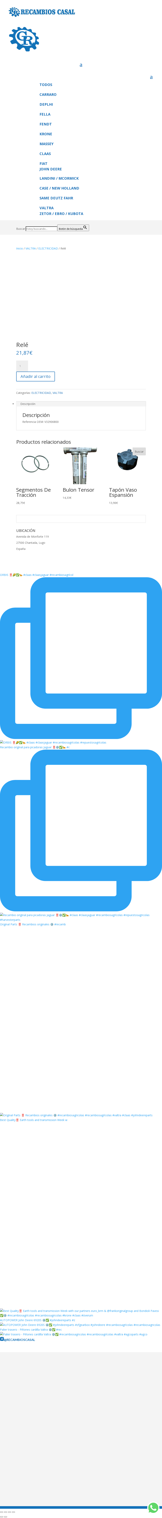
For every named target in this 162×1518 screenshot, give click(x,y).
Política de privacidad (32, 1413)
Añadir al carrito (36, 376)
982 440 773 (46, 1484)
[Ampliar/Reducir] (1, 1512)
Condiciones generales (33, 1418)
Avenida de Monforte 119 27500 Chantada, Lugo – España (56, 1479)
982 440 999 (27, 1484)
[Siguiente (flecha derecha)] (5, 1516)
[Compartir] (9, 1512)
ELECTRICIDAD (48, 248)
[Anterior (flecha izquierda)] (1, 1516)
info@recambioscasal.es (34, 1489)
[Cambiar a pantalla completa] (5, 1512)
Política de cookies (31, 1423)
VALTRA (30, 248)
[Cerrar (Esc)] (13, 1512)
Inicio (19, 248)
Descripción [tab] (27, 404)
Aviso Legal (26, 1408)
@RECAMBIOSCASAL (19, 1339)
